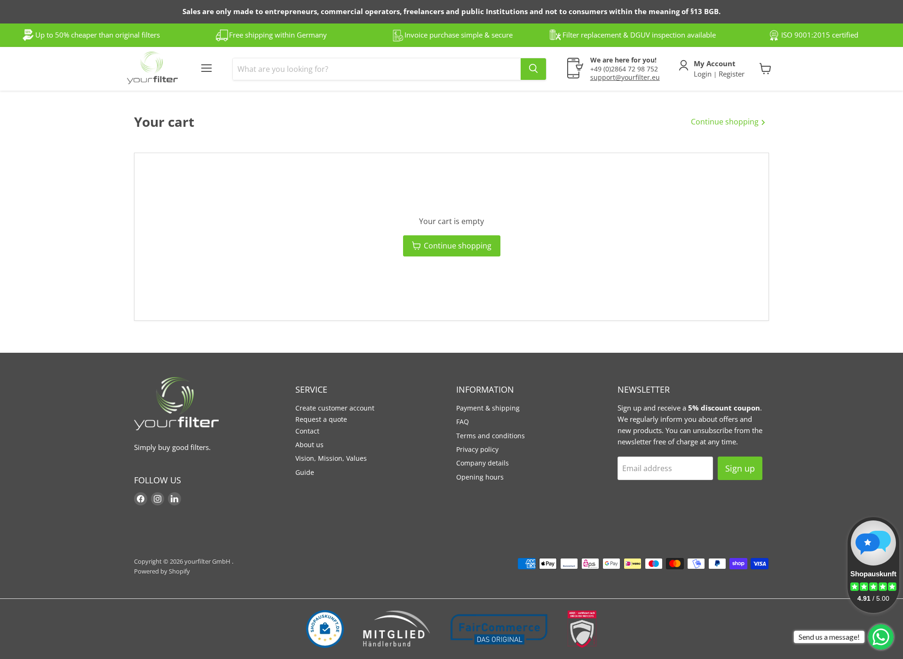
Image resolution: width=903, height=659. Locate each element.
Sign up (740, 468)
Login (703, 73)
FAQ (462, 421)
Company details (482, 462)
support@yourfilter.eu (625, 76)
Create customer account (334, 407)
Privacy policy (477, 449)
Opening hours (480, 477)
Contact (307, 430)
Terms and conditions (490, 435)
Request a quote (321, 419)
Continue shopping (725, 121)
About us (309, 444)
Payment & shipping (488, 407)
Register (731, 73)
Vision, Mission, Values (331, 458)
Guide (304, 472)
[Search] (533, 68)
